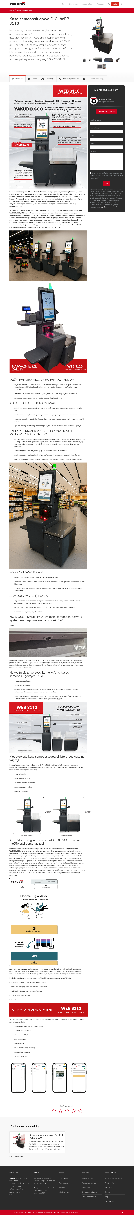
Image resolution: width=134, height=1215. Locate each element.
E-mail (92, 136)
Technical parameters (70, 79)
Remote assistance (89, 1183)
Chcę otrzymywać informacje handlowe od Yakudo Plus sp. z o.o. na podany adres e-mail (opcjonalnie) (106, 175)
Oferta (11, 10)
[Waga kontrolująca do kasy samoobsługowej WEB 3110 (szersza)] (89, 60)
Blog (106, 1197)
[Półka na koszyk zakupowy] (97, 60)
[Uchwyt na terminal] (117, 60)
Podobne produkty (24, 1126)
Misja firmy (108, 1187)
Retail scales (63, 1183)
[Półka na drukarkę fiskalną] (108, 60)
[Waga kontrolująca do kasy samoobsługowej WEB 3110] (84, 60)
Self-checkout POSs (24, 10)
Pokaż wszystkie (16, 1156)
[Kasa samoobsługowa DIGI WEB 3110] (101, 36)
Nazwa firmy (94, 128)
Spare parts (86, 1187)
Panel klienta (109, 1183)
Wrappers (62, 1187)
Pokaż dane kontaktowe (106, 111)
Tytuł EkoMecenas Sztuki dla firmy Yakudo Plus (44, 1189)
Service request (87, 1178)
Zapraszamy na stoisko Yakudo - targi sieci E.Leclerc (44, 1179)
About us (100, 4)
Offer (63, 4)
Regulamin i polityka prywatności (112, 206)
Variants (49, 79)
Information (19, 79)
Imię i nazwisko (95, 120)
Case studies (109, 1201)
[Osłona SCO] (101, 66)
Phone (92, 144)
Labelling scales (64, 1192)
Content (93, 151)
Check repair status (89, 1197)
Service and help (87, 4)
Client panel (73, 4)
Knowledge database (89, 1192)
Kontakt (107, 1192)
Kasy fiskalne (63, 1178)
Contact (115, 4)
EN (122, 4)
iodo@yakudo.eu (106, 208)
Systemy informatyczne (113, 1178)
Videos (34, 79)
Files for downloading (95, 79)
